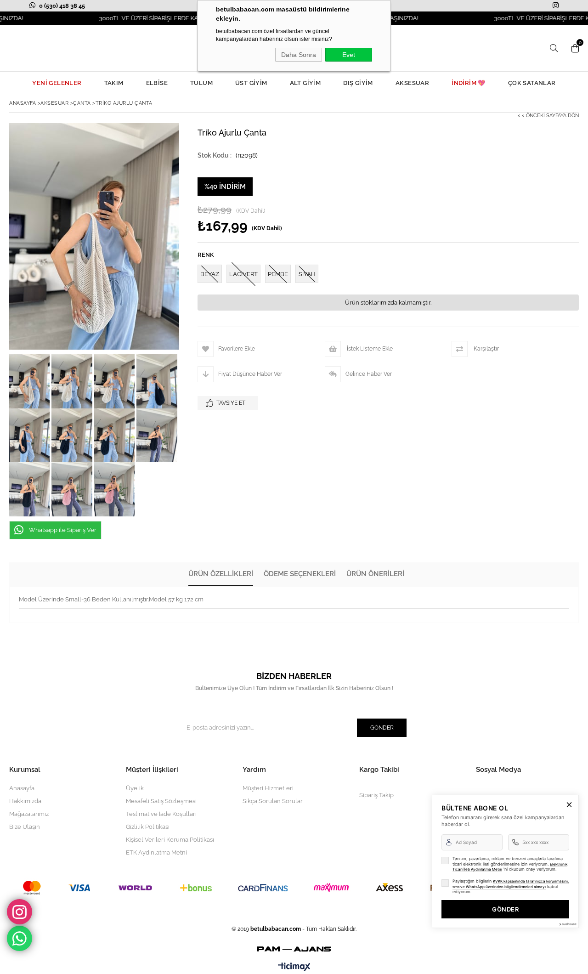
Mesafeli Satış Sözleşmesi (161, 801)
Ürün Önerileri (375, 574)
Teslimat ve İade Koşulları (161, 813)
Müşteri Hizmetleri (268, 788)
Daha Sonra (298, 54)
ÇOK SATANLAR (532, 82)
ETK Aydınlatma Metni (156, 852)
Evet (348, 54)
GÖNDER (505, 909)
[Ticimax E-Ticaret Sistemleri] (294, 967)
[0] (573, 48)
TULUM (201, 82)
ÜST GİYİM (251, 82)
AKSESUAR (412, 82)
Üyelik (135, 788)
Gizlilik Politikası (148, 826)
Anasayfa (21, 788)
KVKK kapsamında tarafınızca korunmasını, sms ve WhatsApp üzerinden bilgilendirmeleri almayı (510, 884)
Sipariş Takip (376, 795)
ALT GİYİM (305, 82)
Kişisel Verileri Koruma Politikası (170, 839)
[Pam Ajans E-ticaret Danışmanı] (294, 947)
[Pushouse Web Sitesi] (567, 924)
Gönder (382, 728)
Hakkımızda (25, 801)
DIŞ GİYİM (358, 82)
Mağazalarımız (29, 813)
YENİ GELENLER (56, 82)
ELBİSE (157, 82)
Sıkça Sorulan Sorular (273, 801)
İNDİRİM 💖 (469, 82)
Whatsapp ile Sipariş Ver (62, 530)
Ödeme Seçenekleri (300, 574)
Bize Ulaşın (24, 826)
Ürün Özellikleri (220, 574)
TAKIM (114, 82)
